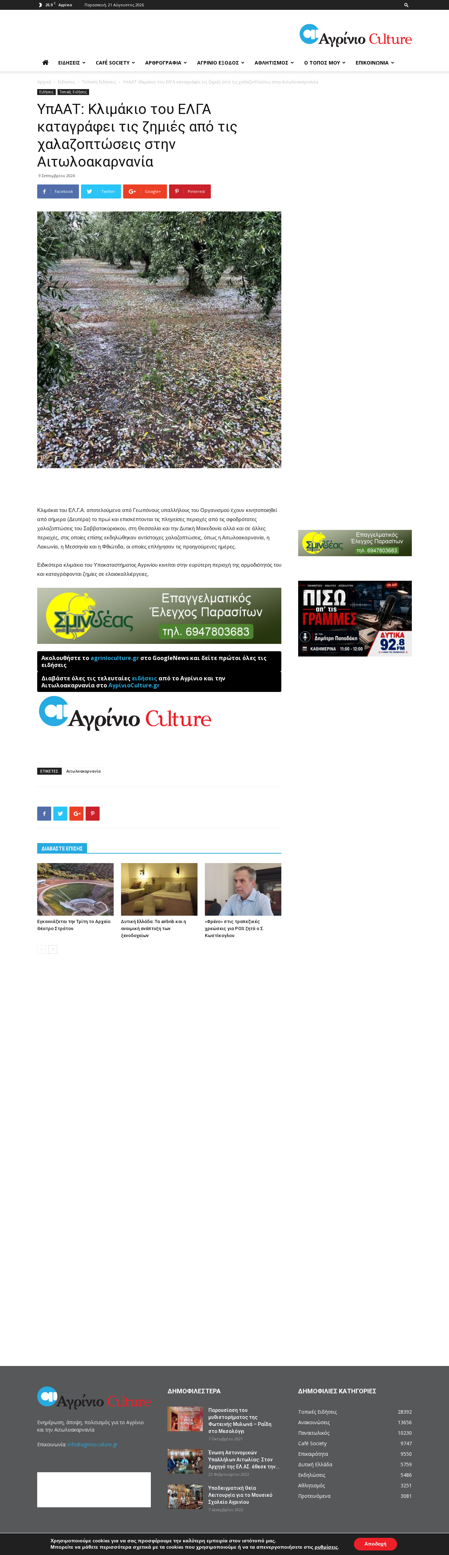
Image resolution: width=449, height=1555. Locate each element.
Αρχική (44, 82)
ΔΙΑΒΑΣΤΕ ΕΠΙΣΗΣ (62, 848)
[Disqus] (159, 1065)
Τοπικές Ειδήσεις (99, 82)
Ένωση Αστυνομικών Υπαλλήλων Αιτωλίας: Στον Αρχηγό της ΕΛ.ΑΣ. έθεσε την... (244, 1459)
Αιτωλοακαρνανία (83, 771)
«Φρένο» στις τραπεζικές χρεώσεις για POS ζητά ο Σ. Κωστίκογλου (234, 928)
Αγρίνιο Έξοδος (218, 62)
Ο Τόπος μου (322, 62)
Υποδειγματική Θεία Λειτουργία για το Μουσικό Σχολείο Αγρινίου (240, 1495)
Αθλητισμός (271, 62)
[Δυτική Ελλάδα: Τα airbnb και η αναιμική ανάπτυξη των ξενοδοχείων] (159, 889)
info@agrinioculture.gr (93, 1444)
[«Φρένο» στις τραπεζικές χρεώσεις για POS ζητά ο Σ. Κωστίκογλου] (243, 889)
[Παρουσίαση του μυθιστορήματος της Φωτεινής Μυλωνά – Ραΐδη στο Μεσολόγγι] (185, 1419)
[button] (406, 4)
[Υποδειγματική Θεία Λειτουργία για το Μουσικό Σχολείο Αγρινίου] (185, 1497)
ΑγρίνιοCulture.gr (134, 685)
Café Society (112, 62)
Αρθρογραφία (163, 62)
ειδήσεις (144, 678)
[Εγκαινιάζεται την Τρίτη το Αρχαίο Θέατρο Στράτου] (75, 889)
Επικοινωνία (372, 62)
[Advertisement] (159, 487)
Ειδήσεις (69, 62)
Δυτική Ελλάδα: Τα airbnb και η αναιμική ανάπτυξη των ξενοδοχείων (153, 928)
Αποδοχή (375, 1544)
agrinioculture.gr (115, 658)
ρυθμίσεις (326, 1547)
